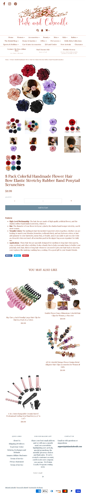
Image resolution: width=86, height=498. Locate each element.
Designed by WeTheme (36, 487)
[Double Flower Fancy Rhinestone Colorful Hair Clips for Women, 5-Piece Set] (63, 294)
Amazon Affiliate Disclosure (16, 455)
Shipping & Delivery (17, 444)
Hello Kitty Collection (72, 41)
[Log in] (42, 30)
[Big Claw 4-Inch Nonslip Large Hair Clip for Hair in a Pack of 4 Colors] (23, 296)
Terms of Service (16, 458)
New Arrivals (66, 44)
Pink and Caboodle (10, 487)
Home (10, 37)
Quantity (8, 197)
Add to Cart (43, 208)
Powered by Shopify (22, 487)
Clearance (79, 44)
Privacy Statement (17, 462)
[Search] (37, 30)
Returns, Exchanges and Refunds (16, 451)
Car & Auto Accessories (31, 44)
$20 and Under (51, 44)
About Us (16, 440)
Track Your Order (17, 447)
